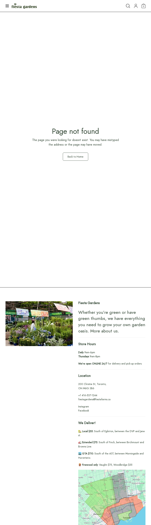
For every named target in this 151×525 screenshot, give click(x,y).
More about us (104, 331)
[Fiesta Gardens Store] (24, 6)
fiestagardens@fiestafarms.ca (94, 399)
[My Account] (136, 6)
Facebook (83, 410)
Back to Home (75, 156)
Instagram (83, 406)
